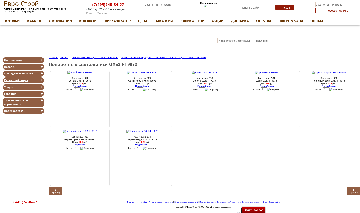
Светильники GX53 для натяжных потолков (95, 57)
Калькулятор (192, 20)
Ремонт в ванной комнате (161, 202)
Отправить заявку (309, 40)
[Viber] (74, 5)
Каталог (34, 20)
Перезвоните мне (337, 10)
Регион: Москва (96, 13)
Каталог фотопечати (251, 202)
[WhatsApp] (81, 5)
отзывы (263, 20)
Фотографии (141, 202)
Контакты (88, 20)
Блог (265, 202)
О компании (60, 20)
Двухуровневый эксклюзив (229, 202)
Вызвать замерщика (164, 10)
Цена (142, 20)
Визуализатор (117, 20)
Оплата (316, 20)
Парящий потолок (207, 202)
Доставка (240, 20)
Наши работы (290, 20)
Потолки (12, 20)
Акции (218, 20)
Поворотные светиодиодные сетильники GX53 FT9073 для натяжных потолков (163, 57)
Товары (64, 57)
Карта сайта (274, 202)
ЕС (21, 4)
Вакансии (164, 20)
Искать (286, 7)
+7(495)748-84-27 (108, 4)
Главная (53, 57)
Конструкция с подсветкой (186, 202)
